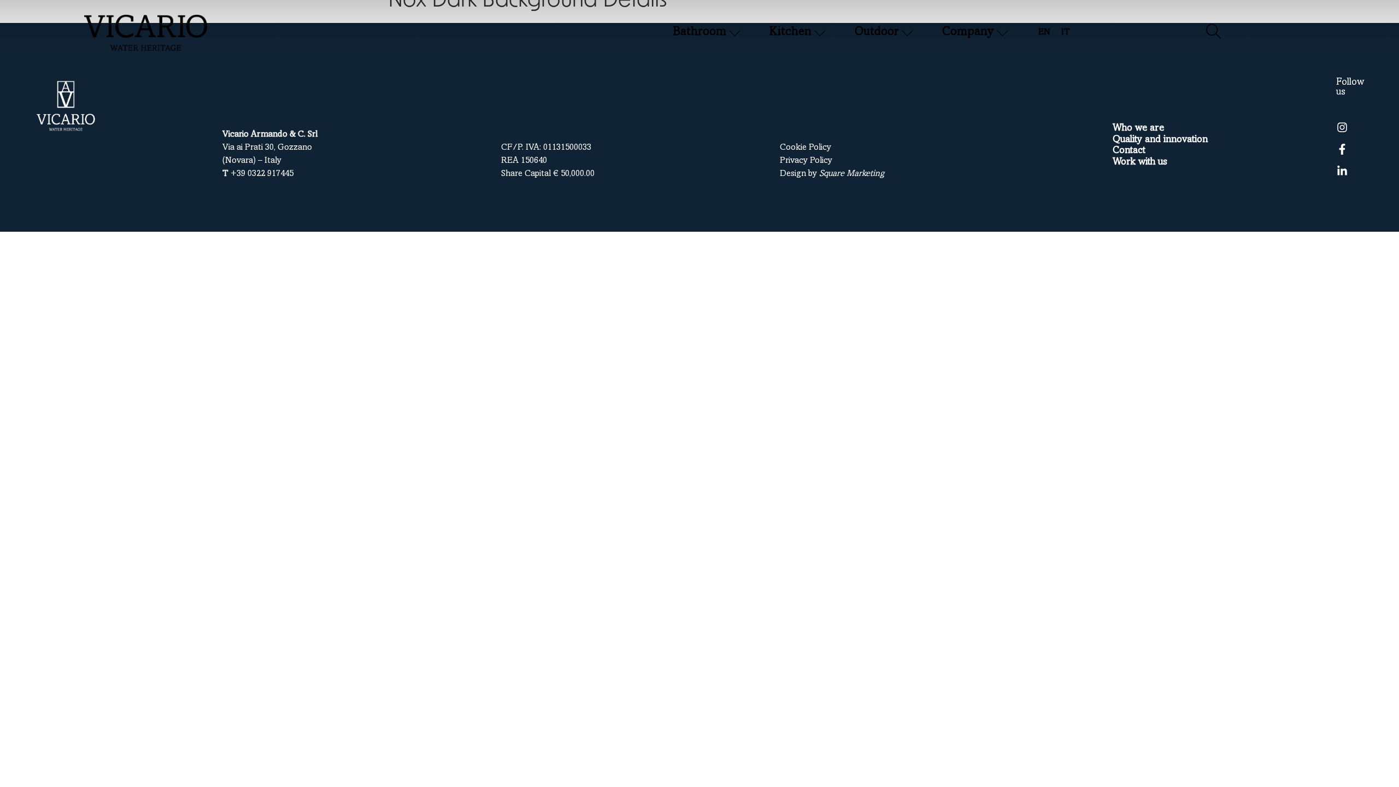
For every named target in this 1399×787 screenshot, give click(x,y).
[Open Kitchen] (820, 33)
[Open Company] (1003, 33)
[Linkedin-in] (1342, 171)
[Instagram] (1342, 127)
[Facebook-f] (1342, 149)
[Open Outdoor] (908, 33)
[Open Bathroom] (735, 33)
